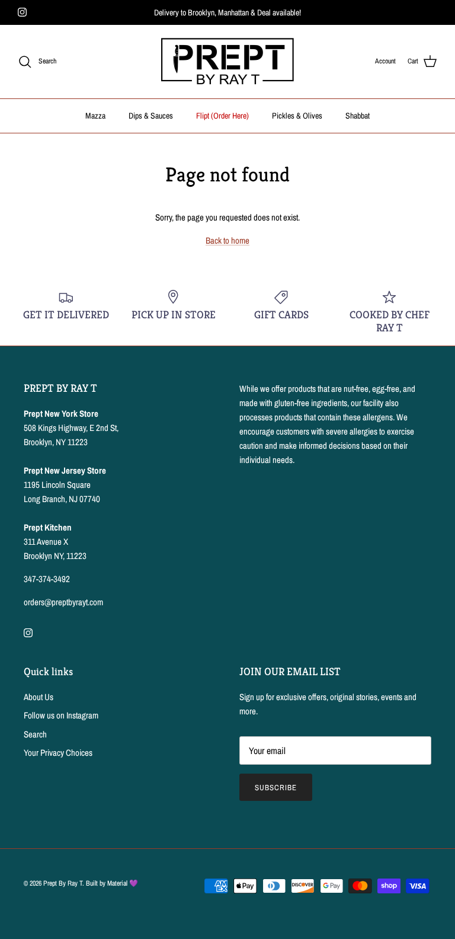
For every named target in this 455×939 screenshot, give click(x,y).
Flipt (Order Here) (222, 115)
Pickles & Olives (297, 115)
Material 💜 (122, 883)
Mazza (95, 115)
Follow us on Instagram (61, 715)
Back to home (227, 240)
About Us (38, 697)
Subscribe (276, 787)
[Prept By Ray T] (227, 62)
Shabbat (357, 115)
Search (35, 734)
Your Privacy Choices (58, 752)
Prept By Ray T (62, 883)
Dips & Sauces (151, 115)
